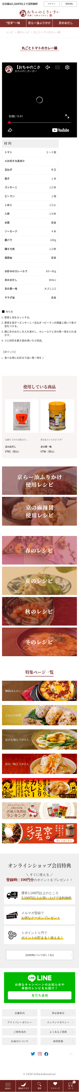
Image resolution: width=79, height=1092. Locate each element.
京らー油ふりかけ (39, 22)
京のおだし (66, 22)
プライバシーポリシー (19, 1022)
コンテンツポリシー (58, 1022)
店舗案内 (20, 1013)
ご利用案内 (20, 1031)
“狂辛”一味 (13, 22)
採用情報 (58, 1041)
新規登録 (69, 3)
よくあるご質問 (58, 1031)
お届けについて (19, 1041)
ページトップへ (71, 1054)
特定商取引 (58, 1013)
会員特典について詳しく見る (39, 955)
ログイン (51, 3)
